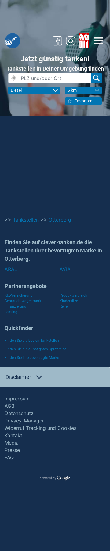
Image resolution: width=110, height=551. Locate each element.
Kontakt (13, 435)
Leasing (11, 312)
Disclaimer (18, 377)
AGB (9, 406)
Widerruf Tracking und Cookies (40, 428)
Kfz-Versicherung (19, 295)
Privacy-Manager (24, 421)
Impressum (17, 398)
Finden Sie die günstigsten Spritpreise (35, 349)
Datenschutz (19, 413)
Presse (12, 450)
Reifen (65, 306)
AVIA (65, 269)
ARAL (11, 269)
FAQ (9, 457)
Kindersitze (69, 301)
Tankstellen (26, 220)
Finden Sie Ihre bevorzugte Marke (32, 358)
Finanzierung (15, 306)
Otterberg (60, 220)
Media (12, 443)
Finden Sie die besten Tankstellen (32, 340)
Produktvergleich (73, 295)
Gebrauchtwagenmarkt (23, 301)
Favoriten (84, 100)
